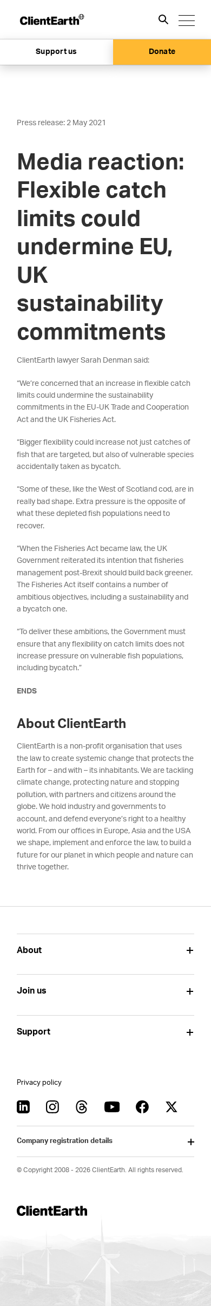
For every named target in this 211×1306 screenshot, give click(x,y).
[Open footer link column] (190, 950)
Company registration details (65, 1141)
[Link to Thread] (81, 1107)
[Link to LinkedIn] (23, 1107)
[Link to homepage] (51, 19)
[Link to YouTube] (112, 1107)
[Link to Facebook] (142, 1107)
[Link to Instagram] (52, 1107)
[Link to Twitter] (171, 1107)
